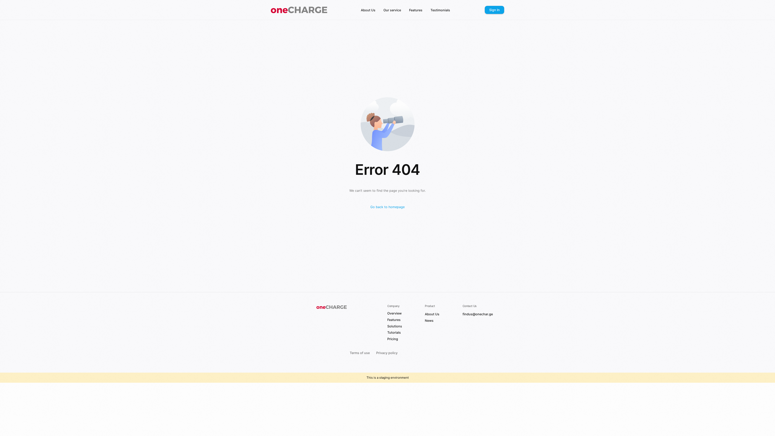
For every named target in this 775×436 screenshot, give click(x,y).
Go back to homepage (387, 207)
